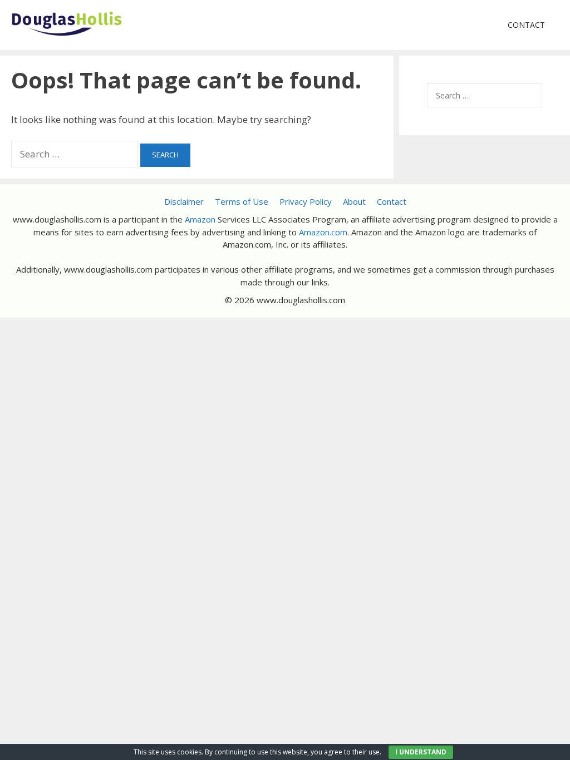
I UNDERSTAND (420, 752)
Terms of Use (241, 201)
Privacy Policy (305, 201)
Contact (526, 24)
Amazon (200, 219)
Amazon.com (323, 232)
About (354, 201)
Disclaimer (184, 201)
